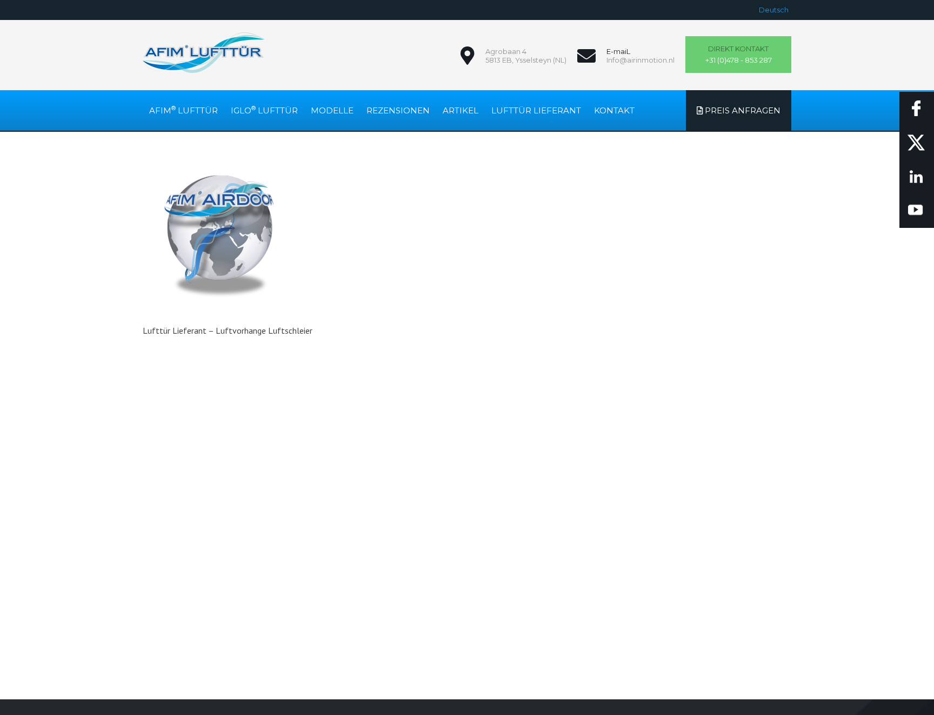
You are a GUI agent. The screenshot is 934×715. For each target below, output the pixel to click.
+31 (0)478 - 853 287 (738, 54)
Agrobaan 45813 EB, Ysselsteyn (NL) (525, 55)
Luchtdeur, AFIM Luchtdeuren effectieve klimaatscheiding (204, 52)
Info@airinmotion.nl (640, 60)
